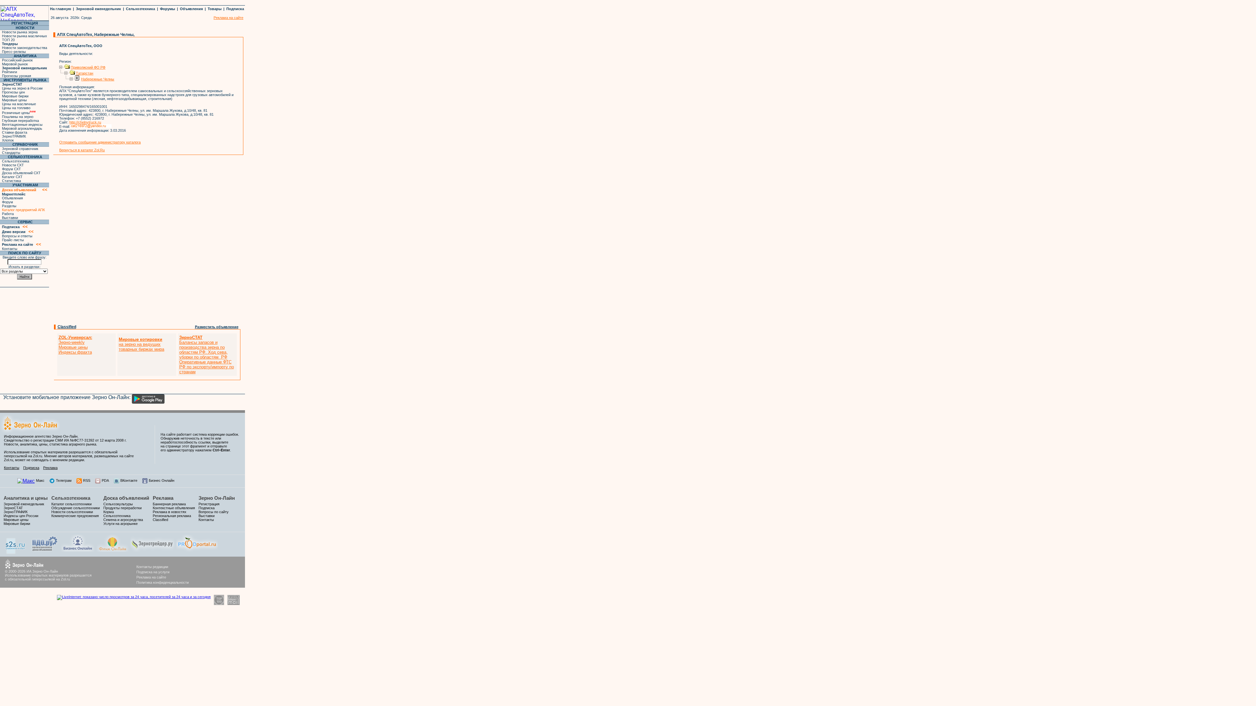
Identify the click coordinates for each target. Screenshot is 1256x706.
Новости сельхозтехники (72, 512)
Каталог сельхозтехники (71, 504)
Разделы (9, 206)
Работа (8, 214)
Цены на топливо (16, 108)
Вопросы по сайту (214, 512)
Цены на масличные (19, 104)
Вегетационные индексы (22, 124)
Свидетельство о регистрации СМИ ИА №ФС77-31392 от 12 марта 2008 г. (65, 440)
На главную (60, 9)
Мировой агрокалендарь (22, 128)
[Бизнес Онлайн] (78, 550)
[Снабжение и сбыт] (16, 552)
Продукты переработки (122, 508)
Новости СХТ (13, 165)
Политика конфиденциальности (162, 582)
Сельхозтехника (140, 9)
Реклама (50, 468)
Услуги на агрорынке (120, 524)
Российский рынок (17, 60)
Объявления (191, 9)
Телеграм (64, 480)
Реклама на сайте (151, 577)
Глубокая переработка (20, 121)
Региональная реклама (172, 516)
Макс (40, 480)
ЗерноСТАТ (13, 508)
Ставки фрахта (14, 132)
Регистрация (209, 504)
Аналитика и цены (26, 498)
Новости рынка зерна (20, 32)
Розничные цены (19, 113)
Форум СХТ (11, 169)
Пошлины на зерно (17, 117)
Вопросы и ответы (17, 236)
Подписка (235, 9)
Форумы (167, 9)
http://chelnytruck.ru (85, 122)
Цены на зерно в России (22, 88)
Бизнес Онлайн (161, 480)
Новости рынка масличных (24, 36)
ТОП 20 (8, 40)
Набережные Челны (97, 79)
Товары (214, 9)
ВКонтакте (128, 480)
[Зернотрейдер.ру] (152, 550)
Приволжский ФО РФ (88, 67)
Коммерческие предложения (75, 516)
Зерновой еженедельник (98, 9)
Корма (108, 512)
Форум (7, 202)
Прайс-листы (13, 240)
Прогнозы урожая (16, 76)
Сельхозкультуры (118, 504)
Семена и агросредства (123, 520)
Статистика (11, 181)
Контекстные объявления (174, 508)
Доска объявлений (126, 498)
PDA (105, 480)
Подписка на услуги (152, 572)
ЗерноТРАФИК (14, 136)
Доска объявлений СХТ (21, 173)
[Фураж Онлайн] (112, 550)
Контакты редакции (152, 567)
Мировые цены (14, 100)
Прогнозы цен (13, 92)
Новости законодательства (24, 48)
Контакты (9, 249)
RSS (86, 480)
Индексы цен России (21, 516)
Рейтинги (9, 72)
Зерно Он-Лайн (217, 498)
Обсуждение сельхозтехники (75, 508)
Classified (67, 327)
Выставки (10, 218)
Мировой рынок (15, 64)
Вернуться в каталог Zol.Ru (82, 150)
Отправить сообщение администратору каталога (100, 142)
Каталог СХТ (12, 177)
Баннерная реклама (169, 504)
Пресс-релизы (14, 52)
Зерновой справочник (20, 149)
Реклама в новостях (169, 512)
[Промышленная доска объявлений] (45, 551)
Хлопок (8, 140)
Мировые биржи (15, 96)
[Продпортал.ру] (197, 550)
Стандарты (11, 153)
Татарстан (84, 73)
